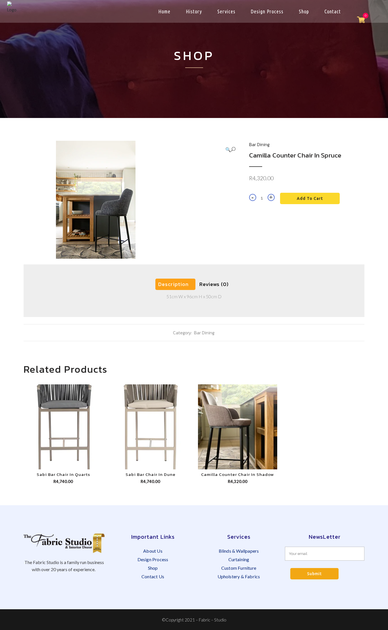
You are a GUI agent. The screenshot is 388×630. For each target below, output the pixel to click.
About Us (152, 551)
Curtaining (238, 559)
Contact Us (152, 576)
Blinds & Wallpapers (239, 551)
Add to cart (310, 198)
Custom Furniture (238, 568)
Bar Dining (259, 144)
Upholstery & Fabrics (239, 576)
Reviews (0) (214, 284)
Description (173, 284)
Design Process (152, 559)
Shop (153, 568)
